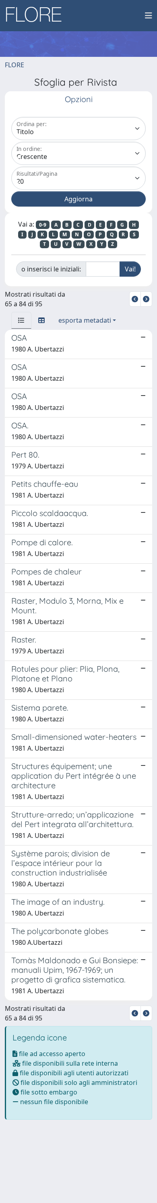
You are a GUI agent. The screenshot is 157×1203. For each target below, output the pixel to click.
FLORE (14, 64)
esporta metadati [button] (84, 320)
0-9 (42, 224)
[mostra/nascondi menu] (148, 16)
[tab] (21, 320)
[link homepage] (36, 15)
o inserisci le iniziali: (51, 269)
